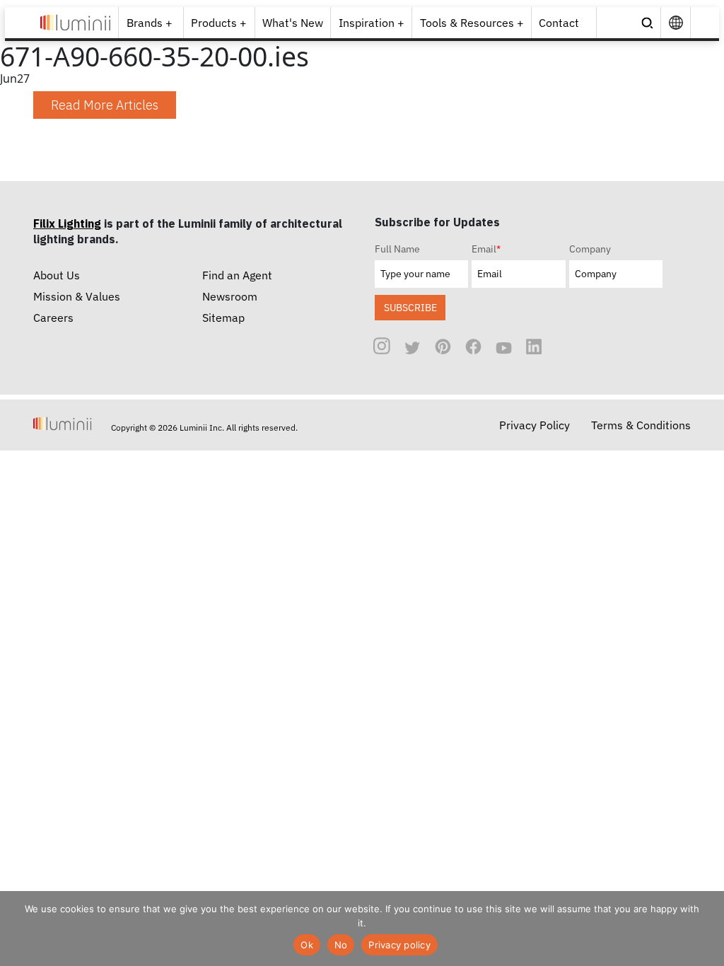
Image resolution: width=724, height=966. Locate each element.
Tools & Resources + (472, 23)
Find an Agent (237, 275)
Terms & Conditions (641, 425)
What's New (292, 23)
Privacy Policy (534, 425)
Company (590, 249)
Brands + (150, 23)
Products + (219, 23)
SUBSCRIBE (410, 307)
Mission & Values (76, 296)
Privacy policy (399, 944)
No (341, 944)
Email (486, 249)
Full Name (397, 249)
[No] (706, 928)
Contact (559, 23)
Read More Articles (104, 105)
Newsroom (229, 296)
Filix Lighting (67, 223)
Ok (306, 944)
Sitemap (223, 317)
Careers (53, 317)
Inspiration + (371, 23)
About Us (56, 275)
